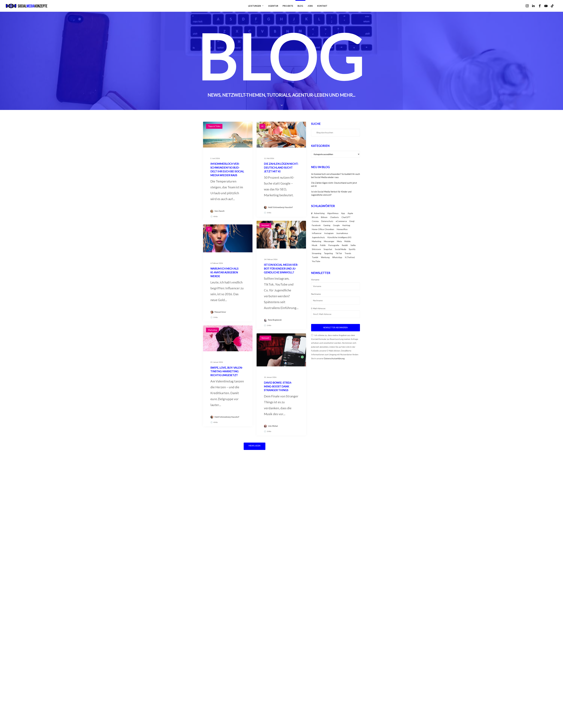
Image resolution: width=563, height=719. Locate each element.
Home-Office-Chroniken (323, 229)
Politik (323, 245)
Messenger (329, 241)
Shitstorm (316, 249)
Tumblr (315, 257)
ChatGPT (345, 217)
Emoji (352, 221)
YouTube (316, 261)
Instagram (329, 233)
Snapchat (328, 249)
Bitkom (324, 217)
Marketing (212, 330)
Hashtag (346, 225)
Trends (348, 253)
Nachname (316, 294)
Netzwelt (265, 225)
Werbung (325, 257)
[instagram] (529, 6)
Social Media (340, 249)
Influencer (317, 233)
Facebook (316, 225)
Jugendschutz (318, 237)
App (343, 213)
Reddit (345, 245)
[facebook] (542, 6)
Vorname (315, 279)
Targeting (328, 253)
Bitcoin (315, 217)
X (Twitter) (350, 257)
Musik (314, 245)
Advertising (319, 213)
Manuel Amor (220, 312)
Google (336, 225)
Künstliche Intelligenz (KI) (339, 237)
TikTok (338, 253)
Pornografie (333, 245)
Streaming (316, 253)
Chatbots (334, 217)
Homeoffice (342, 229)
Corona (315, 221)
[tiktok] (554, 6)
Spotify (352, 249)
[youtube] (548, 6)
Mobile (347, 241)
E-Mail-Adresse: (318, 308)
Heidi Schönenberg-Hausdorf (280, 207)
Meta (339, 241)
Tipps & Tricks (214, 126)
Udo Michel (273, 426)
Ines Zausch (219, 211)
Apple (350, 213)
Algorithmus (333, 213)
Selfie (353, 245)
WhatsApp (337, 257)
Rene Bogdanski (275, 320)
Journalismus (342, 233)
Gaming (326, 225)
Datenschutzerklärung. (334, 358)
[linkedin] (535, 6)
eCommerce (341, 221)
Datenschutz (327, 221)
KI (262, 126)
